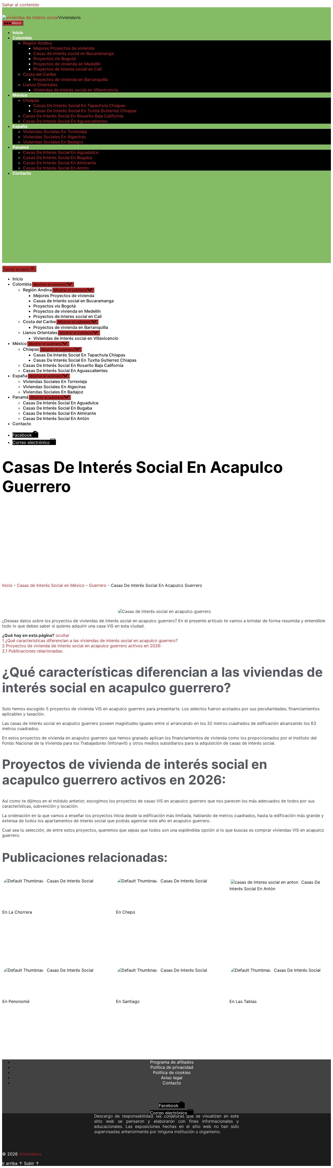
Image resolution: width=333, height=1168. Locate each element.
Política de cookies (171, 1072)
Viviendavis (30, 1154)
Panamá (20, 147)
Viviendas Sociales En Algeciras (54, 136)
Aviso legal (171, 1077)
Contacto (21, 173)
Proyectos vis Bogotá (54, 58)
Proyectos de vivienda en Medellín (67, 63)
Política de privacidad (171, 1067)
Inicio (17, 32)
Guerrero (97, 585)
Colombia (22, 37)
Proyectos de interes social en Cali (67, 69)
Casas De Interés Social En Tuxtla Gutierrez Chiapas (85, 110)
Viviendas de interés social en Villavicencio (75, 89)
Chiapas (31, 100)
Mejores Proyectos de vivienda (63, 48)
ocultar (62, 635)
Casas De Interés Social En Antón (56, 168)
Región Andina (37, 43)
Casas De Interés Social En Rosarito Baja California (73, 115)
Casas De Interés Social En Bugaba (57, 157)
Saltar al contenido (20, 4)
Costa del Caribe (39, 74)
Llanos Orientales (40, 84)
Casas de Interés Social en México (51, 585)
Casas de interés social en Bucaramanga (73, 53)
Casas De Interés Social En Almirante (59, 162)
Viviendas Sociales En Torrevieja (55, 131)
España (19, 126)
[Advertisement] (166, 226)
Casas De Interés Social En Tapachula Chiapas (79, 105)
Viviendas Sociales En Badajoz (53, 142)
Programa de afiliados (172, 1062)
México (19, 95)
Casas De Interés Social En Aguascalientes (65, 121)
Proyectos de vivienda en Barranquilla (70, 79)
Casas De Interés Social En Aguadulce (60, 152)
